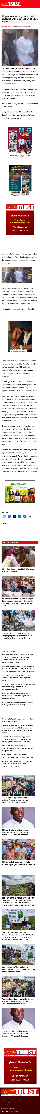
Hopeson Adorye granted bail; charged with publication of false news (20, 19)
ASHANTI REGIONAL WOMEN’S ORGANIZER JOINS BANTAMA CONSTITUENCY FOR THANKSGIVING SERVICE (17, 763)
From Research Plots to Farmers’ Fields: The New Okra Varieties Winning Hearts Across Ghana (17, 677)
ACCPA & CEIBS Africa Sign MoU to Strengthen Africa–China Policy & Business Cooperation (18, 748)
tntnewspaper (8, 1108)
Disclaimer (22, 1099)
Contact (5, 1099)
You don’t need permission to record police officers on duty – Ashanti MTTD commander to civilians (18, 686)
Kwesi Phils (14, 1111)
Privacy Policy (7, 1103)
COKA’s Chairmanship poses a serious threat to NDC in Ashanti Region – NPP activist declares (16, 695)
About (13, 1099)
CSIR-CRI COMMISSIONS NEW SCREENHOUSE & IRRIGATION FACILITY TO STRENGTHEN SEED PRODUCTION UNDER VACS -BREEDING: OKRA (18, 668)
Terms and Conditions (22, 1103)
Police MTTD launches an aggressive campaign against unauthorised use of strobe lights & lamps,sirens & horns (17, 635)
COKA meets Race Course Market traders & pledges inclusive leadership (18, 863)
